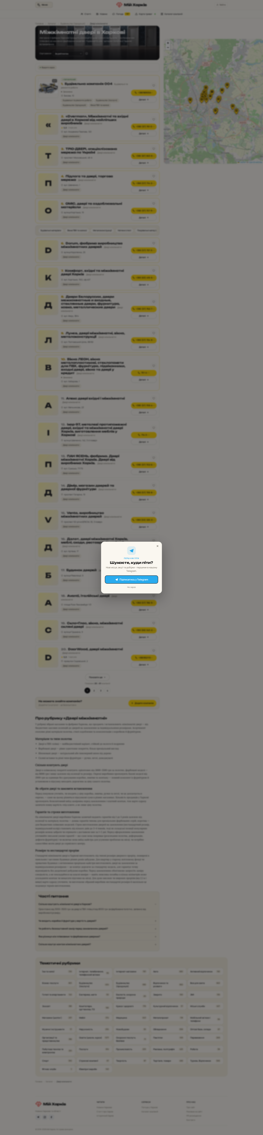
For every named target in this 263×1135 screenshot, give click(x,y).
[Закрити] (157, 546)
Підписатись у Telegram (133, 579)
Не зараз (131, 587)
